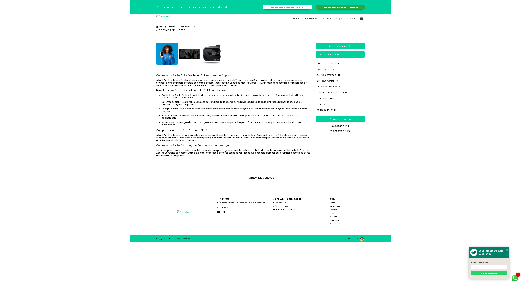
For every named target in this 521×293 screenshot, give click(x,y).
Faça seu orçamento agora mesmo (287, 7)
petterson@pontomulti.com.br (286, 209)
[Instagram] (219, 212)
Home (296, 18)
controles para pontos (327, 81)
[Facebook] (224, 212)
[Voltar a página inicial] (163, 16)
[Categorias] (361, 18)
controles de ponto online (328, 75)
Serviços (325, 18)
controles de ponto (325, 69)
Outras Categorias (328, 54)
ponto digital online (325, 98)
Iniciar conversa (489, 273)
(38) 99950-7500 (341, 131)
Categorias (171, 27)
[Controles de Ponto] (167, 54)
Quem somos (310, 18)
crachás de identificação (328, 87)
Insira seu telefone (479, 263)
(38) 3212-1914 (341, 126)
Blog (338, 18)
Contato (351, 18)
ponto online (322, 104)
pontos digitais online (326, 110)
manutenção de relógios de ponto (332, 92)
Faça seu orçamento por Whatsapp (340, 7)
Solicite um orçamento (340, 46)
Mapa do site (335, 224)
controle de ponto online (328, 63)
